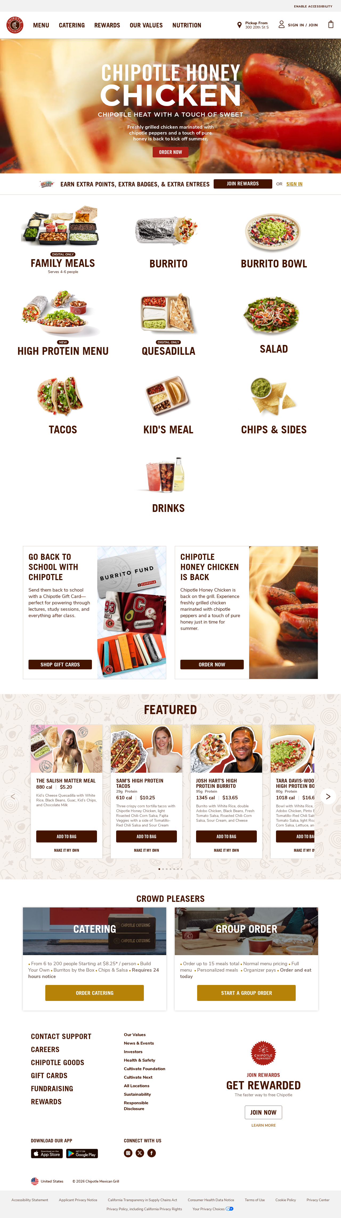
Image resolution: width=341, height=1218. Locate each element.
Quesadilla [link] (168, 350)
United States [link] (52, 1181)
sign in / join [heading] (303, 25)
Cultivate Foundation (144, 1069)
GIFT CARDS (49, 1075)
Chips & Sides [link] (274, 429)
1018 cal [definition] (285, 798)
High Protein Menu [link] (63, 350)
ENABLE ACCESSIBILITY (313, 7)
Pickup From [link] (256, 23)
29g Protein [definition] (126, 791)
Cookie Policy (285, 1200)
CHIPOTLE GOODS (57, 1062)
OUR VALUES (146, 25)
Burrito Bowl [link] (274, 263)
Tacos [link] (63, 429)
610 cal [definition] (124, 798)
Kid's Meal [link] (168, 429)
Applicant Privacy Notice (78, 1200)
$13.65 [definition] (230, 798)
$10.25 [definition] (147, 798)
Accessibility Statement (29, 1200)
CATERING (72, 25)
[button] (328, 796)
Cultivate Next (138, 1077)
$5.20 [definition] (66, 787)
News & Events (139, 1043)
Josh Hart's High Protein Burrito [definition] (216, 783)
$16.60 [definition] (310, 798)
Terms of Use (255, 1200)
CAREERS (45, 1049)
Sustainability (137, 1094)
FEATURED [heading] (170, 709)
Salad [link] (274, 348)
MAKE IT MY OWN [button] (66, 850)
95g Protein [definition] (206, 791)
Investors (133, 1052)
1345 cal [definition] (205, 798)
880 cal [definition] (44, 787)
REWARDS (107, 25)
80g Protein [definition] (286, 791)
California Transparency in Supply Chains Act (142, 1200)
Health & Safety (139, 1060)
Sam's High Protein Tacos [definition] (139, 783)
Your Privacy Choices (209, 1209)
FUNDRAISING (52, 1088)
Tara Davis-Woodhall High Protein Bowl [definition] (302, 783)
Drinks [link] (168, 508)
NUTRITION (186, 25)
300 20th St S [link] (257, 28)
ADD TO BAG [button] (66, 836)
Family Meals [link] (63, 262)
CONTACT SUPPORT (61, 1036)
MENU (41, 25)
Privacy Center (318, 1200)
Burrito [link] (168, 263)
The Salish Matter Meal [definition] (66, 780)
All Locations (136, 1086)
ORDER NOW (170, 152)
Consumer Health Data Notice (211, 1200)
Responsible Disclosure (136, 1106)
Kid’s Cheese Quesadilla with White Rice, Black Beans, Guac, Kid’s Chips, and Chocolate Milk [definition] (66, 800)
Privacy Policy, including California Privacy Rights (144, 1209)
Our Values (135, 1035)
